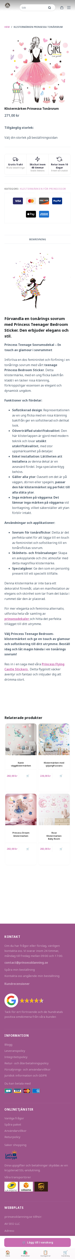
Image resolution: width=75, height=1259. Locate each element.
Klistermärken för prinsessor (43, 188)
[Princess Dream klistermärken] (21, 809)
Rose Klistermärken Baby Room (54, 835)
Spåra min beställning (19, 969)
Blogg (8, 1044)
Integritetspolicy (16, 1057)
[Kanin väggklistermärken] (21, 739)
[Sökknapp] (49, 7)
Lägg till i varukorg (40, 1242)
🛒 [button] (27, 775)
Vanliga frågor (14, 1118)
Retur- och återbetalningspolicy (26, 1063)
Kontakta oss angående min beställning (31, 976)
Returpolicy (12, 1137)
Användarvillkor (15, 1131)
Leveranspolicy (14, 1051)
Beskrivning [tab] (37, 239)
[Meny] (69, 7)
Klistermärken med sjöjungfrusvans (54, 764)
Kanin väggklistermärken (21, 764)
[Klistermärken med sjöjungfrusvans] (54, 739)
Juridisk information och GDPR (25, 1075)
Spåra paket (12, 1124)
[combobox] (33, 7)
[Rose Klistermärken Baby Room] (54, 809)
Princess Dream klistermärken (20, 834)
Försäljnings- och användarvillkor (27, 1069)
